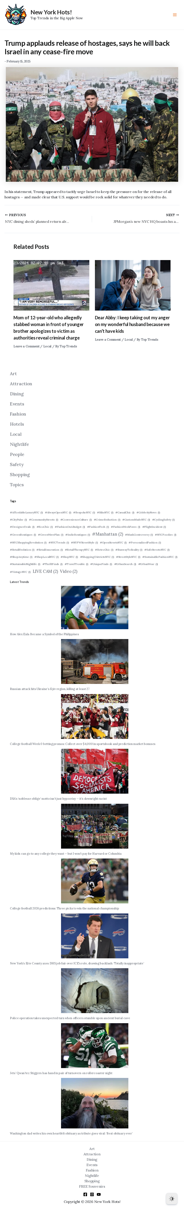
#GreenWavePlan (50, 534)
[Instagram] (92, 1194)
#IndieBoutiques (77, 534)
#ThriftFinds (52, 564)
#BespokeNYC (84, 512)
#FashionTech (98, 526)
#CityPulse (18, 519)
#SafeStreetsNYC (157, 549)
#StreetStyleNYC (128, 556)
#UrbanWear (148, 564)
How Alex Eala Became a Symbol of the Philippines (44, 634)
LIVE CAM (45, 571)
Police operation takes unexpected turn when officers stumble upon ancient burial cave (70, 1018)
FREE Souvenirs (92, 1186)
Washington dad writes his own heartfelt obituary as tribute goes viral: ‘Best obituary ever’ (71, 1133)
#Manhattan (107, 534)
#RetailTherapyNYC (79, 549)
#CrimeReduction (107, 519)
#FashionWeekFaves (125, 526)
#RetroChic (104, 549)
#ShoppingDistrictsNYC (97, 556)
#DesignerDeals (22, 526)
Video (68, 571)
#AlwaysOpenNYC (58, 512)
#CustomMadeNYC (136, 519)
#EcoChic (45, 526)
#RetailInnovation (49, 549)
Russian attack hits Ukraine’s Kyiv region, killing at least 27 (49, 689)
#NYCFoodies (165, 534)
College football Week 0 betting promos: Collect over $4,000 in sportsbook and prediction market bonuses (83, 744)
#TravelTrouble (76, 564)
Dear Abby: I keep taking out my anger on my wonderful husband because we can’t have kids (132, 324)
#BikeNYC (105, 512)
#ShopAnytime (21, 556)
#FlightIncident (154, 526)
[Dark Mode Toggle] (171, 1198)
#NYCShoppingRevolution (28, 542)
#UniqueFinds (101, 564)
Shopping (20, 474)
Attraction (21, 383)
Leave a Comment (26, 346)
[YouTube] (99, 1194)
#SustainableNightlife (25, 564)
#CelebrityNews (148, 512)
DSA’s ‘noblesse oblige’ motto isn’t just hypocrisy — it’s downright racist (58, 799)
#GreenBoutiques (23, 534)
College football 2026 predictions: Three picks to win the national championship (64, 908)
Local (47, 346)
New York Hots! (51, 12)
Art (13, 373)
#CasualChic (124, 512)
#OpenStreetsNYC (113, 542)
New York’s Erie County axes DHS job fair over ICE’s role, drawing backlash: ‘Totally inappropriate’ (77, 963)
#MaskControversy (139, 534)
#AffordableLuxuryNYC (26, 512)
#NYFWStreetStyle (84, 542)
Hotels (17, 424)
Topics (17, 484)
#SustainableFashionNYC (159, 556)
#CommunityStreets (43, 519)
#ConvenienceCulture (76, 519)
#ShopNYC (69, 556)
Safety (17, 464)
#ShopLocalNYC (46, 556)
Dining (17, 393)
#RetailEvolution (22, 549)
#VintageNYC (20, 572)
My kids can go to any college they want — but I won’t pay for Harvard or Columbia (66, 854)
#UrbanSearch (125, 564)
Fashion (18, 414)
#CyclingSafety (163, 519)
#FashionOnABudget (70, 526)
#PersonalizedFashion (145, 542)
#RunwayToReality (128, 549)
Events (17, 404)
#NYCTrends (58, 542)
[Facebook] (85, 1194)
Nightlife (19, 444)
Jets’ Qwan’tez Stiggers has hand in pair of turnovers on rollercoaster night (61, 1073)
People (17, 454)
